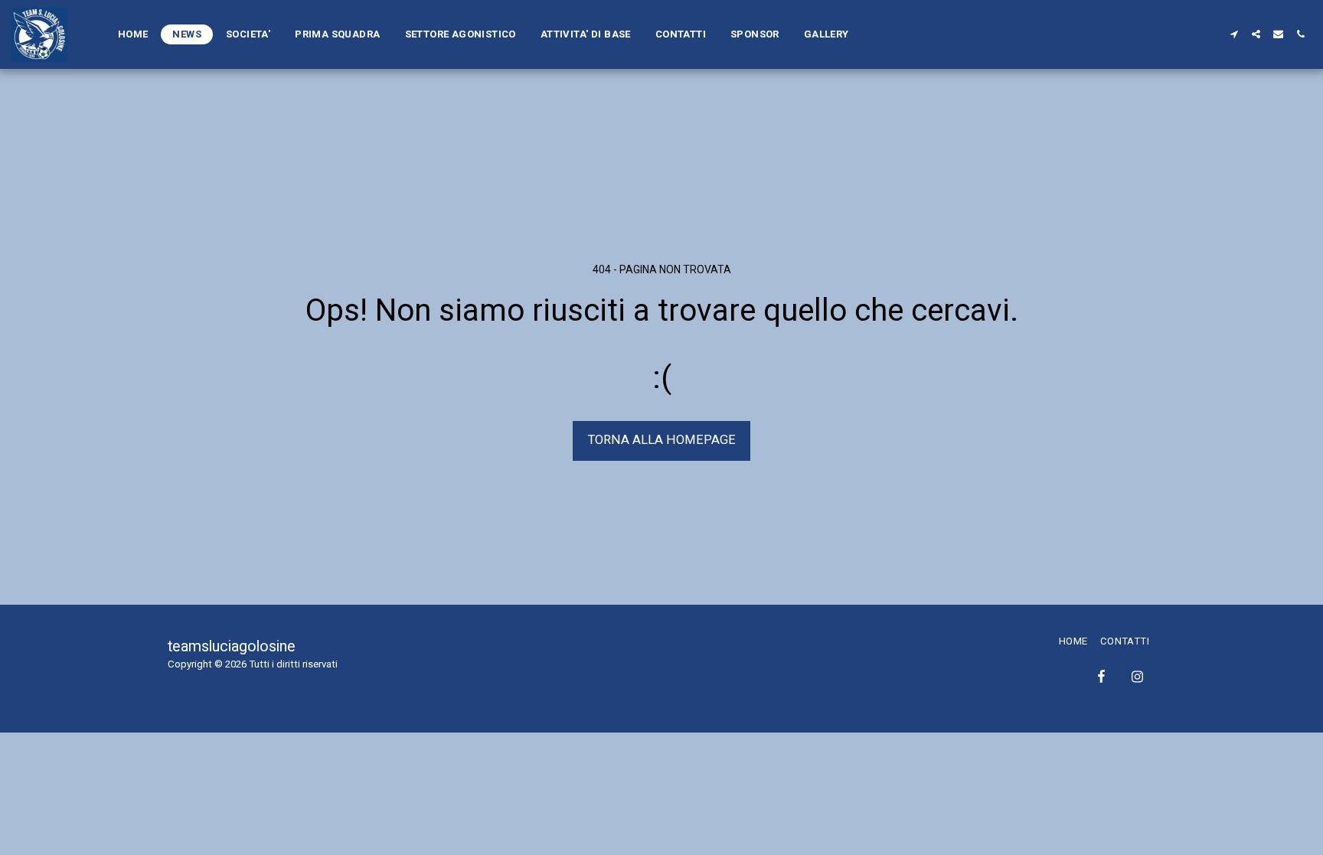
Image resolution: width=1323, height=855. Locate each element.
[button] (1233, 34)
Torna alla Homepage (662, 439)
